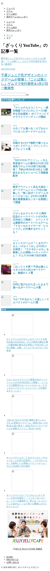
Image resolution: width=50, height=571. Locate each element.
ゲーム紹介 (11, 14)
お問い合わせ (12, 562)
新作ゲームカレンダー (17, 17)
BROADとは (12, 559)
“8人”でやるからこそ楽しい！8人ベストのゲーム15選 (31, 301)
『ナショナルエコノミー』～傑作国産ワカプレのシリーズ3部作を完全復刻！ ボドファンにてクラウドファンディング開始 (31, 112)
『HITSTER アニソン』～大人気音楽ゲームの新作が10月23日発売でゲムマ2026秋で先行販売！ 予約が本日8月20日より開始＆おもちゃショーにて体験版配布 (31, 168)
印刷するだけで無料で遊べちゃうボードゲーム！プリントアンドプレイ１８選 (30, 145)
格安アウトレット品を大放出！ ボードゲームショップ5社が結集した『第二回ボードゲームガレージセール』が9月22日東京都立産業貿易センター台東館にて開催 (30, 194)
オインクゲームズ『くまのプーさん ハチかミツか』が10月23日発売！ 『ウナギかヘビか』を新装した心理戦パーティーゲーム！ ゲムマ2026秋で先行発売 (31, 249)
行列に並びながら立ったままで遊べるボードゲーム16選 (30, 286)
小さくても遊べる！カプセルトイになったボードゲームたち (30, 130)
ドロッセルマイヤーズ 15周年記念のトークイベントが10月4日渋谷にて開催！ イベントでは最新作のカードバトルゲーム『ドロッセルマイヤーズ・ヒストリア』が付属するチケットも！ (30, 222)
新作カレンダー (13, 30)
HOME (9, 557)
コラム (9, 11)
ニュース (10, 8)
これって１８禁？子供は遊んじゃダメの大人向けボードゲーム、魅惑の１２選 (30, 269)
